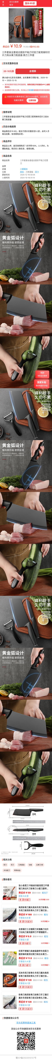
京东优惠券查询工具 (26, 1023)
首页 (3, 3)
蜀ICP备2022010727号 (26, 1058)
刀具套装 (21, 865)
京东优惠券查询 (14, 3)
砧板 (30, 865)
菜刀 (37, 172)
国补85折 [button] (30, 3)
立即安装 (32, 100)
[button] (42, 376)
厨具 (22, 172)
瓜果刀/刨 (39, 865)
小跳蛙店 (24, 169)
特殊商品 (17, 870)
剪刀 (12, 865)
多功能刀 (6, 870)
